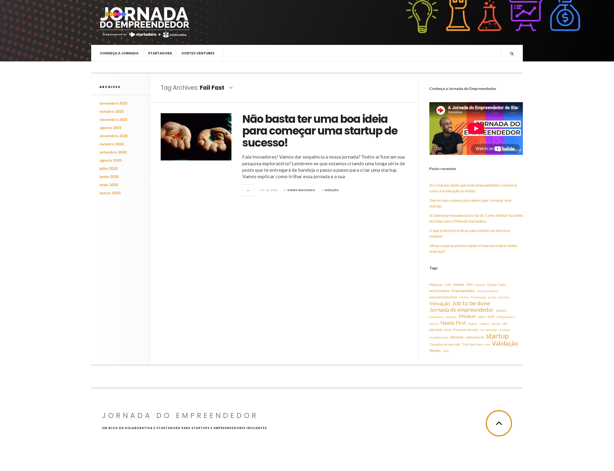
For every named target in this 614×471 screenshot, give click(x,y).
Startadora (160, 53)
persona (435, 329)
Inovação (439, 303)
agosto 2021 (111, 127)
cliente (458, 284)
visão (446, 350)
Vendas (435, 350)
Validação (505, 343)
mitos (482, 317)
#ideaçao (436, 285)
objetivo (495, 323)
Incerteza (504, 297)
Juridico (501, 310)
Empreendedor (463, 290)
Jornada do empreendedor (461, 309)
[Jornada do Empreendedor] (145, 22)
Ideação (332, 190)
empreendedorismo (443, 297)
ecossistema (439, 290)
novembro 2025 (114, 103)
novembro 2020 (114, 135)
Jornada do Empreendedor (180, 415)
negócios (484, 323)
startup (497, 336)
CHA (447, 285)
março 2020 (110, 192)
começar (480, 284)
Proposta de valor (466, 330)
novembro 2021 (114, 119)
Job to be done (471, 303)
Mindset (467, 316)
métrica (434, 323)
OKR (505, 323)
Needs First (453, 323)
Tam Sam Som (472, 344)
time (487, 344)
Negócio (472, 323)
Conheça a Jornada (119, 53)
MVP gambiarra (505, 316)
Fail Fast (464, 297)
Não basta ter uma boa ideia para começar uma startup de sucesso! (319, 131)
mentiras (451, 316)
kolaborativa (436, 316)
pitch (447, 330)
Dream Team (496, 285)
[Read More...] (248, 190)
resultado (504, 329)
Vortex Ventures (198, 53)
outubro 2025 (112, 111)
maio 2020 (109, 184)
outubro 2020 (112, 143)
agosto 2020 (111, 160)
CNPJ (469, 285)
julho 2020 (109, 168)
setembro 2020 (113, 152)
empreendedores (487, 291)
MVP (491, 317)
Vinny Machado (301, 190)
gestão (492, 297)
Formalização (478, 297)
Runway (456, 337)
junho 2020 (109, 176)
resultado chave (439, 337)
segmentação (474, 337)
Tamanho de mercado (444, 344)
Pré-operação (489, 329)
